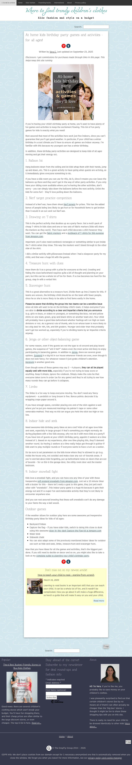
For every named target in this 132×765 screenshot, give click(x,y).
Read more (99, 600)
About (69, 2)
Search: (78, 26)
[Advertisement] (66, 623)
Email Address (53, 682)
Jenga (74, 352)
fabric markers (54, 233)
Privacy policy (80, 2)
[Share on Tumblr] (68, 45)
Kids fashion (30, 2)
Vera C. (53, 51)
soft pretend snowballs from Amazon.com (58, 481)
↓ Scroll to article (8, 2)
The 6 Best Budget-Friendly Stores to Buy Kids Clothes (22, 666)
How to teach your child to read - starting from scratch (66, 574)
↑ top (106, 646)
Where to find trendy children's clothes (66, 11)
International (59, 2)
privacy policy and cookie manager (105, 757)
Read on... (36, 722)
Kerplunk (29, 362)
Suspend (38, 355)
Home (20, 2)
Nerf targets (69, 204)
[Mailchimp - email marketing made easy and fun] (57, 702)
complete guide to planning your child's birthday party (62, 555)
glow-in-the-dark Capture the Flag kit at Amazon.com (75, 530)
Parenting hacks (44, 2)
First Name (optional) (56, 690)
